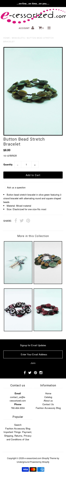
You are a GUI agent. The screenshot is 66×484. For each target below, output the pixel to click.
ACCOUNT (24, 28)
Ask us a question (16, 187)
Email (18, 393)
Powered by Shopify (39, 461)
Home (6, 37)
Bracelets (18, 37)
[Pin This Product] (28, 221)
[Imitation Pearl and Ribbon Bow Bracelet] (18, 283)
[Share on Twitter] (22, 221)
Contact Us (48, 404)
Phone (17, 404)
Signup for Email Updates (33, 345)
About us (48, 400)
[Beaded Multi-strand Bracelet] (48, 330)
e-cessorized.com (32, 458)
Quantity (7, 164)
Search (17, 424)
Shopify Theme (49, 458)
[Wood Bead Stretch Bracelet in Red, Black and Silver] (18, 330)
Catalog (48, 397)
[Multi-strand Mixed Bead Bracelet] (48, 283)
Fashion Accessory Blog (48, 408)
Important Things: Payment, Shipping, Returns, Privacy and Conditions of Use (18, 435)
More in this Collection (33, 236)
